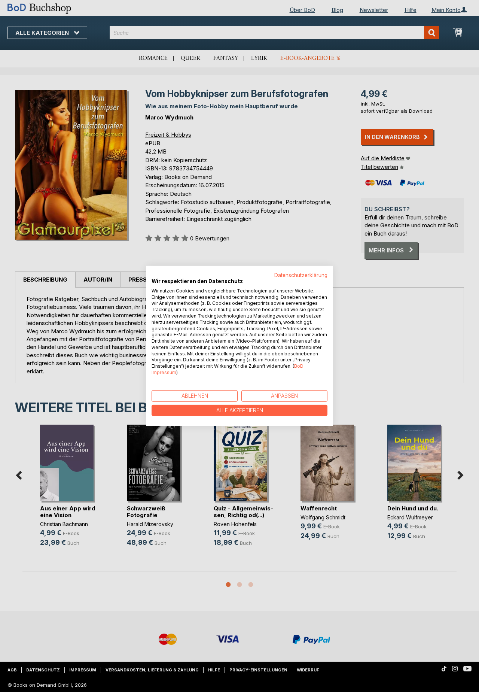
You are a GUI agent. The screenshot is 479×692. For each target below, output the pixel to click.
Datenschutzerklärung (300, 275)
